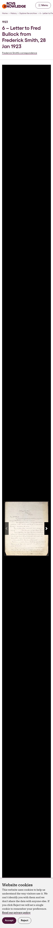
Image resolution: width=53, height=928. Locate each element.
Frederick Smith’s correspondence (19, 53)
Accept (9, 920)
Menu (44, 5)
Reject (24, 920)
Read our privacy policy (16, 912)
